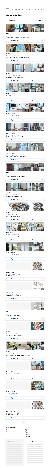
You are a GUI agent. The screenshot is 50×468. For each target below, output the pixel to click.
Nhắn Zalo (15, 40)
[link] (14, 13)
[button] (40, 20)
